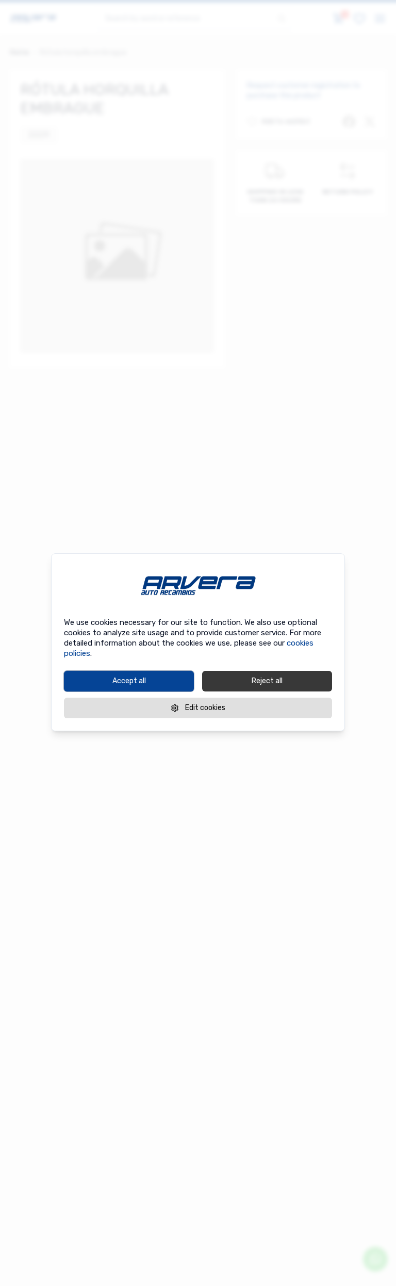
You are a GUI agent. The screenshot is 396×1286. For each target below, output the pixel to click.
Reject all (267, 681)
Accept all (129, 681)
